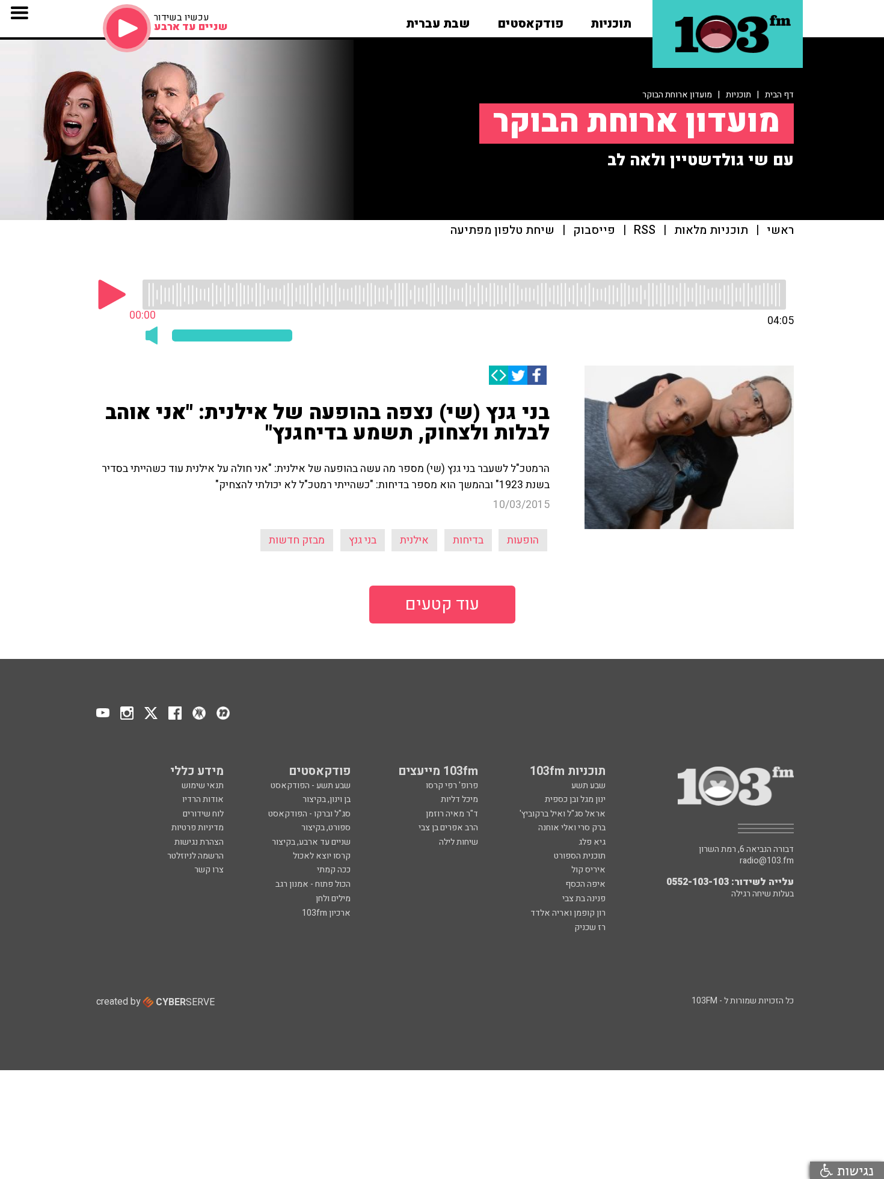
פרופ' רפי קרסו (452, 785)
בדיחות (468, 540)
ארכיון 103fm (326, 912)
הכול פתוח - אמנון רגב (313, 884)
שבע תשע (588, 785)
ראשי (780, 230)
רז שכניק (590, 927)
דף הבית (779, 94)
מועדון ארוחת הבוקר (677, 94)
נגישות (853, 1170)
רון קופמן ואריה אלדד (568, 912)
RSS (644, 230)
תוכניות (738, 94)
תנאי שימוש (203, 785)
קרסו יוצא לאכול (322, 855)
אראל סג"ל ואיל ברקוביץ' (563, 813)
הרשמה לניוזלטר (195, 855)
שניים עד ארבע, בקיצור (311, 842)
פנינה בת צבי (584, 898)
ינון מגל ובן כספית (575, 799)
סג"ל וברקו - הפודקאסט (309, 813)
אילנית (414, 540)
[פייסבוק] (537, 375)
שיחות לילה (458, 842)
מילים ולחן (333, 898)
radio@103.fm (767, 861)
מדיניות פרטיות (197, 827)
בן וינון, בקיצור (326, 799)
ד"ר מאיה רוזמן (452, 813)
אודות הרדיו (203, 799)
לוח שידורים (203, 813)
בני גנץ (362, 540)
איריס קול (588, 869)
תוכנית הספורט (580, 855)
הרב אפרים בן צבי (448, 827)
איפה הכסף (585, 884)
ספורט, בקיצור (326, 827)
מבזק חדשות (297, 540)
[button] (611, 20)
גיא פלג (592, 842)
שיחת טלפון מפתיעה (502, 230)
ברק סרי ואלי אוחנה (572, 827)
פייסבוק (594, 230)
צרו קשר (209, 869)
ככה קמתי (334, 869)
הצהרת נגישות (199, 842)
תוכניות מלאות (711, 230)
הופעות (523, 540)
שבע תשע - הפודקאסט (311, 785)
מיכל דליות (459, 799)
